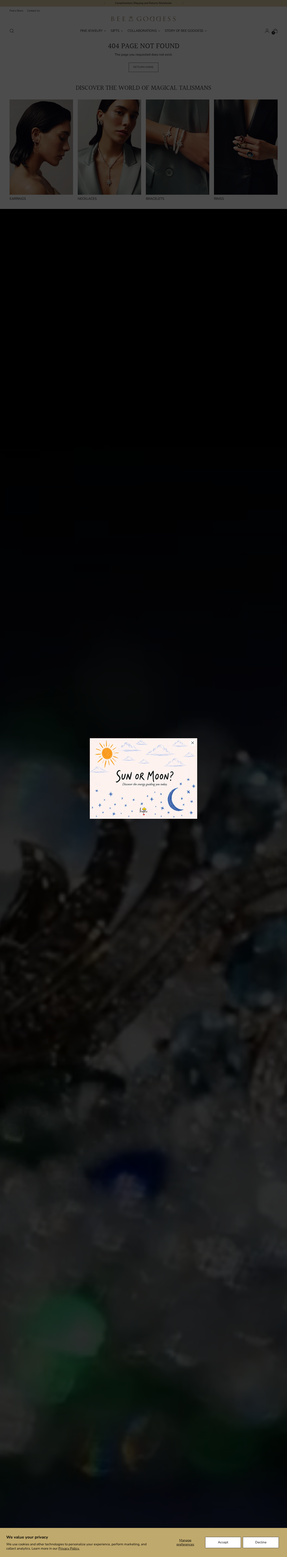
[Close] (193, 743)
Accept (223, 1542)
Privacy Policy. (69, 1548)
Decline (260, 1542)
